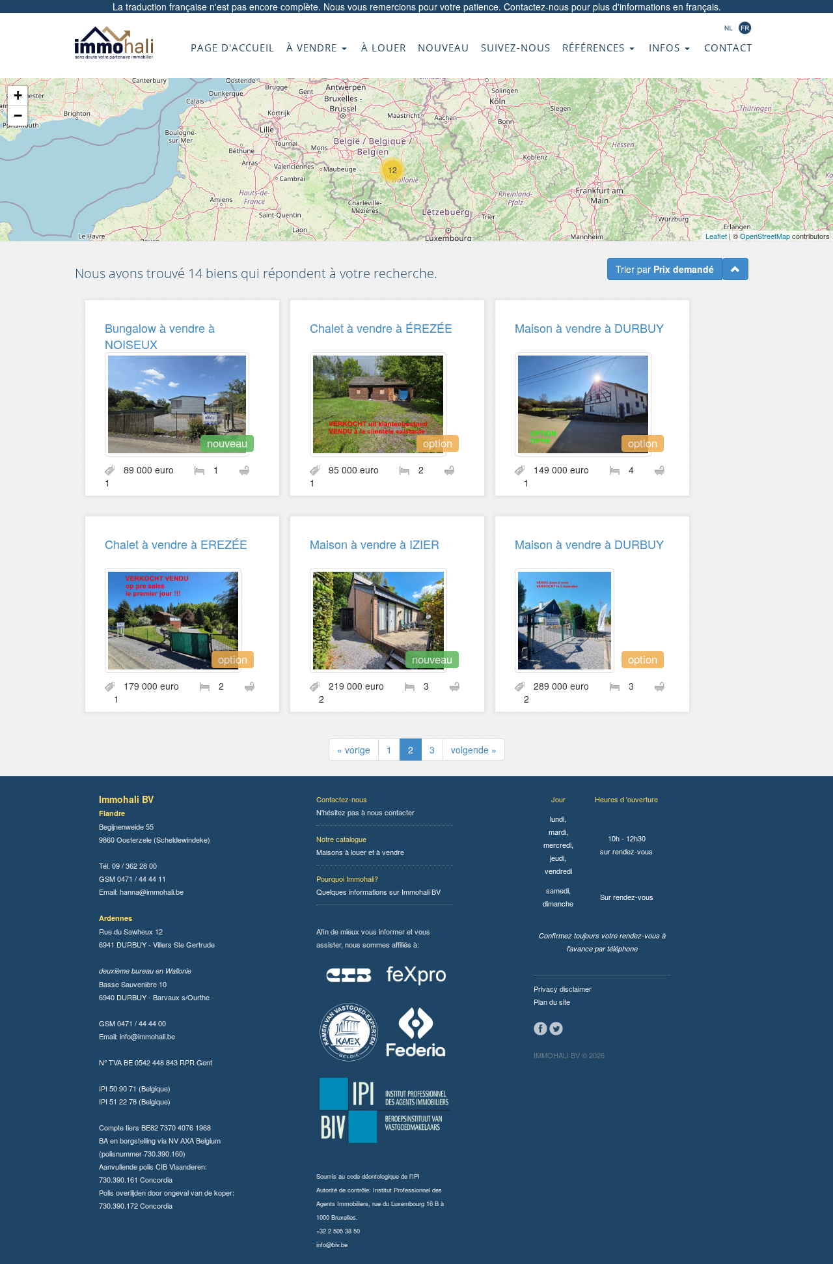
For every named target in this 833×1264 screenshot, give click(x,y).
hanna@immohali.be (152, 891)
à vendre (313, 47)
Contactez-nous (536, 6)
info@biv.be (332, 1244)
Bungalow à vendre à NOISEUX (160, 336)
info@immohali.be (147, 1036)
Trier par (665, 268)
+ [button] (18, 95)
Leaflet (716, 236)
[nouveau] (177, 402)
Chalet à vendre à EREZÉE (176, 543)
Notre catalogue (341, 839)
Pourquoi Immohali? (347, 878)
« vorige (353, 749)
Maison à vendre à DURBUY (589, 327)
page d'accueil (233, 47)
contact (728, 47)
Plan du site (552, 1001)
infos (666, 47)
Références (595, 47)
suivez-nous (516, 47)
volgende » (474, 749)
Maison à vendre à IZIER (374, 543)
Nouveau (443, 47)
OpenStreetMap (765, 236)
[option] (378, 402)
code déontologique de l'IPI (383, 1176)
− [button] (18, 115)
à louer (383, 47)
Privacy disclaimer (563, 988)
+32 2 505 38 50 (338, 1230)
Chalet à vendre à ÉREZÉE (381, 327)
